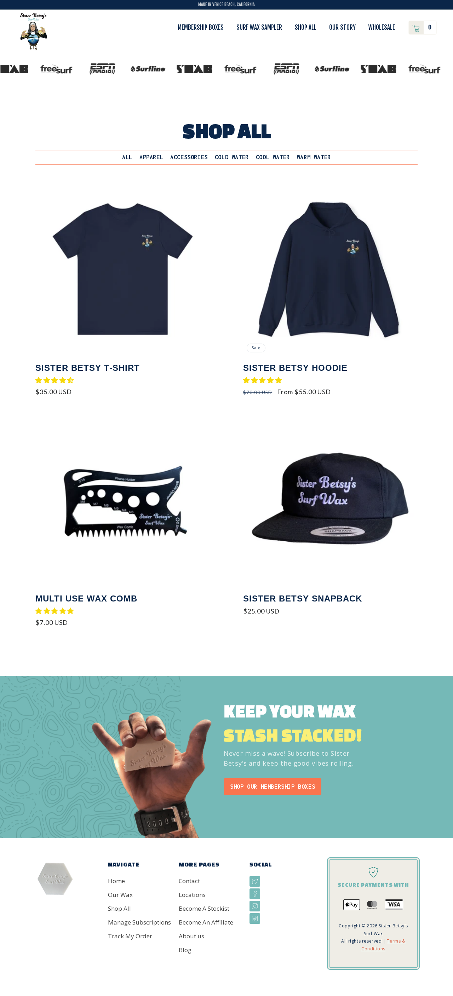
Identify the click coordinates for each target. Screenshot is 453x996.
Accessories (189, 157)
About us (191, 936)
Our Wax (120, 895)
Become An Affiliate (206, 922)
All (127, 157)
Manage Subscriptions (139, 922)
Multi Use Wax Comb (86, 598)
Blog (185, 950)
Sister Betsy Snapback (302, 598)
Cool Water (273, 157)
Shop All (119, 908)
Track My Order (130, 936)
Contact (189, 881)
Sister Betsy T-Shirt (87, 368)
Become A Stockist (204, 908)
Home (116, 881)
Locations (192, 895)
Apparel (151, 157)
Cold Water (232, 157)
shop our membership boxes (272, 786)
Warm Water (314, 157)
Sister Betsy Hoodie (295, 368)
